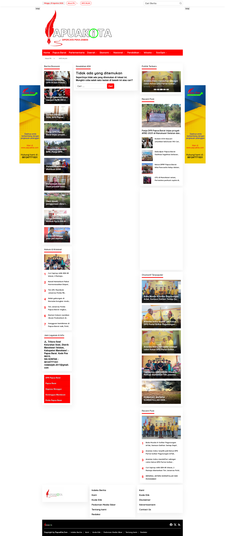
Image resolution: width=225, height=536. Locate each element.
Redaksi (96, 514)
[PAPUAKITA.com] (77, 27)
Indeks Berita (99, 490)
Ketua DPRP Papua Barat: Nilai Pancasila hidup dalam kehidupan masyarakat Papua (167, 166)
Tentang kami (99, 509)
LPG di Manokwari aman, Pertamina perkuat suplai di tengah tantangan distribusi (167, 179)
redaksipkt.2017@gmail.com (56, 366)
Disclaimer (145, 499)
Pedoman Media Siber (104, 504)
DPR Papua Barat (53, 377)
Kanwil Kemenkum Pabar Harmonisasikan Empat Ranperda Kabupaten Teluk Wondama (58, 283)
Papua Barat (50, 383)
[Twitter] (175, 524)
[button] (180, 3)
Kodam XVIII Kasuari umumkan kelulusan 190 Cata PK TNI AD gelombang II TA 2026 (167, 140)
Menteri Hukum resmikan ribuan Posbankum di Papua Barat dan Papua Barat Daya (58, 316)
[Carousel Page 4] (164, 89)
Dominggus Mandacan (55, 394)
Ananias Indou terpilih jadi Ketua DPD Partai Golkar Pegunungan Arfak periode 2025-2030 (162, 452)
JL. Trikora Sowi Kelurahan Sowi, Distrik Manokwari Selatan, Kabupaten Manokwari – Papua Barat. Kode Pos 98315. (56, 349)
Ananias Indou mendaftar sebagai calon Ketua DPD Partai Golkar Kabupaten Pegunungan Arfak (161, 82)
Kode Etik (97, 499)
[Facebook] (171, 524)
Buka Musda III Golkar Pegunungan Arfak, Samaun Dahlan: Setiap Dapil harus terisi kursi (161, 444)
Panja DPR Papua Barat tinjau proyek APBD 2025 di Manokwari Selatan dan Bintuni (161, 132)
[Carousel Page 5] (167, 89)
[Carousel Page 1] (155, 89)
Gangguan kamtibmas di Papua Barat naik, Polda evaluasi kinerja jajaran (58, 325)
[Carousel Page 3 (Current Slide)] (161, 89)
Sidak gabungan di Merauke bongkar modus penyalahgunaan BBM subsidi (59, 300)
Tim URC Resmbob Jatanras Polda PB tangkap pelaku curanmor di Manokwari (58, 291)
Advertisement (147, 504)
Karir (94, 495)
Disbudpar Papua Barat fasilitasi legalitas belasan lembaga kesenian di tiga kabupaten (166, 153)
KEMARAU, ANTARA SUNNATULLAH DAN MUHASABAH (162, 477)
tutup (38, 8)
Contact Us (145, 509)
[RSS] (179, 524)
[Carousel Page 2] (158, 89)
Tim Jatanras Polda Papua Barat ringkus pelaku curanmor (57, 308)
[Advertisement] (29, 46)
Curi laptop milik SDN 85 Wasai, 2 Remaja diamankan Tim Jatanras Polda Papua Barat (59, 274)
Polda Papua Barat (53, 400)
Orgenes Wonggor (53, 389)
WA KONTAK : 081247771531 (51, 360)
